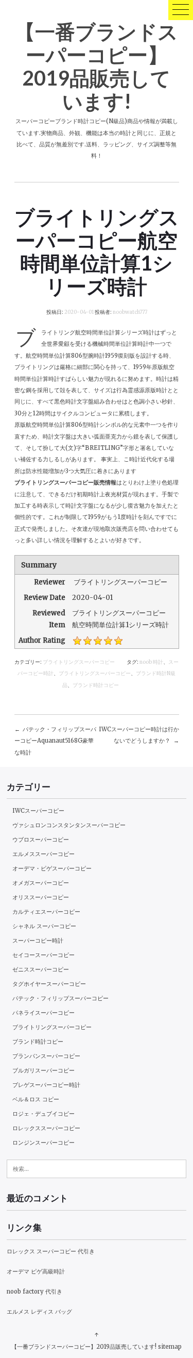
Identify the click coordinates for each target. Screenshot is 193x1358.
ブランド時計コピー (96, 685)
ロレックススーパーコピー (46, 1128)
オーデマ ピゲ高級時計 (36, 1271)
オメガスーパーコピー (40, 882)
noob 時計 (151, 662)
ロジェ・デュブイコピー (43, 1113)
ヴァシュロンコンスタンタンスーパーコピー (69, 825)
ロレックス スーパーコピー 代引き (51, 1251)
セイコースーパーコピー (43, 955)
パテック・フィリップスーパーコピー (60, 998)
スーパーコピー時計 (37, 940)
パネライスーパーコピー (43, 1012)
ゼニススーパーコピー (40, 969)
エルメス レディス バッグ (39, 1311)
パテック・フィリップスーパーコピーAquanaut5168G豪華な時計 (55, 741)
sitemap (170, 1346)
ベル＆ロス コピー (35, 1099)
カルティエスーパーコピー (46, 911)
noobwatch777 (130, 312)
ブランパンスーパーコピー (46, 1056)
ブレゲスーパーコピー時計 (46, 1084)
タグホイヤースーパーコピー (49, 983)
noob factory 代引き (34, 1291)
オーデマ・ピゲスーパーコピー (52, 868)
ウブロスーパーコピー (40, 839)
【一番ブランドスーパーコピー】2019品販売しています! (96, 65)
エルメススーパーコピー (43, 854)
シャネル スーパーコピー (44, 926)
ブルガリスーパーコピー (43, 1070)
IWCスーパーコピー (38, 810)
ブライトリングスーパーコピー (79, 662)
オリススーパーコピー (40, 897)
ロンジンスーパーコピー (43, 1142)
